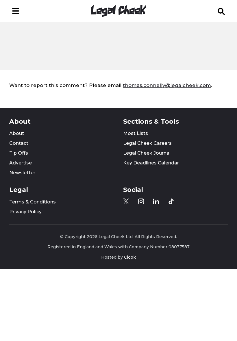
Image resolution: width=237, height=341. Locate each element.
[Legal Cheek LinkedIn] (156, 201)
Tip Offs (18, 153)
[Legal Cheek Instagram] (141, 201)
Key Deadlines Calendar (151, 163)
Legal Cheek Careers (147, 143)
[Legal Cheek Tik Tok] (171, 201)
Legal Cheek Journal (147, 153)
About (16, 133)
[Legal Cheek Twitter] (126, 201)
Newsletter (22, 172)
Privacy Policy (25, 211)
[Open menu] (15, 11)
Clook (130, 257)
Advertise (20, 163)
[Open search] (221, 11)
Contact (18, 143)
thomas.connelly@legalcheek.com (167, 85)
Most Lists (135, 133)
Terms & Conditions (32, 202)
